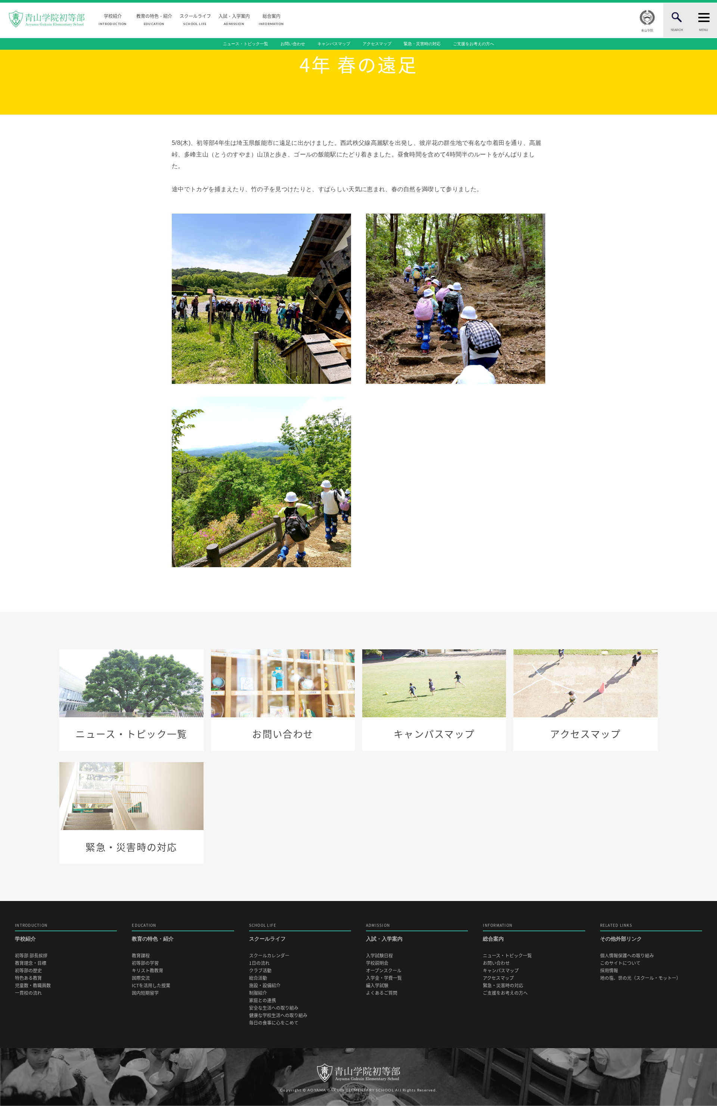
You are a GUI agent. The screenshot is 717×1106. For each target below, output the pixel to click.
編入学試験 (377, 985)
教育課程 (141, 956)
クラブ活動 (260, 970)
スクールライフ (195, 19)
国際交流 (141, 978)
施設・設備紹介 (264, 985)
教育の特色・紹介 (154, 19)
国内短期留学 (145, 993)
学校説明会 (377, 963)
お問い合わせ (292, 43)
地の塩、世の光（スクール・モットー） (640, 978)
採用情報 (609, 970)
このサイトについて (620, 963)
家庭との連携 (262, 1000)
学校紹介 (113, 19)
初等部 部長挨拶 (31, 956)
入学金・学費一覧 (384, 978)
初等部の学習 (145, 963)
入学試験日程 (379, 956)
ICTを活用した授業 (151, 985)
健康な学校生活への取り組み (278, 1015)
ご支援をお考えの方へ (473, 43)
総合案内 (271, 19)
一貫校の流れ (28, 993)
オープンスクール (383, 970)
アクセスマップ (377, 43)
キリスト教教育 (147, 970)
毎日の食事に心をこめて (273, 1023)
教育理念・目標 (30, 963)
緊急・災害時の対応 (422, 43)
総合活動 (258, 978)
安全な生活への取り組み (273, 1008)
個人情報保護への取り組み (627, 956)
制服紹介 (258, 993)
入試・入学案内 (234, 19)
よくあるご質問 (381, 993)
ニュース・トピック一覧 (245, 43)
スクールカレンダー (269, 956)
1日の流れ (259, 963)
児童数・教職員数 (33, 985)
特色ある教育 (28, 978)
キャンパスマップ (333, 43)
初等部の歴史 (28, 970)
